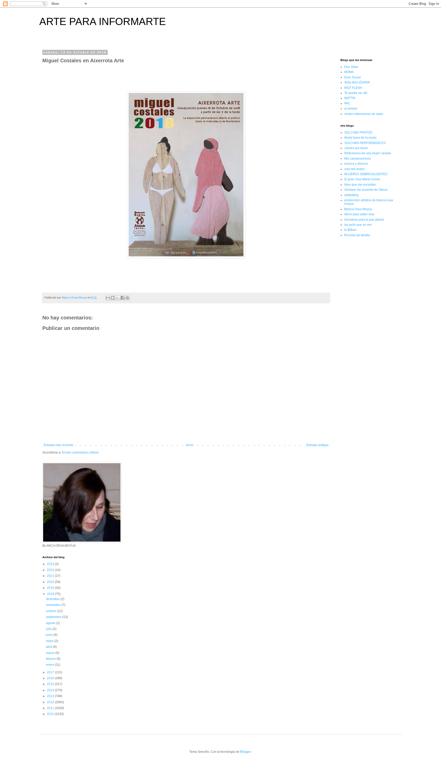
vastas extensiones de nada (363, 114)
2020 (51, 582)
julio (49, 629)
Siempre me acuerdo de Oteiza (365, 190)
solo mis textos (354, 169)
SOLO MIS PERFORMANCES (365, 143)
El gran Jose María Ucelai (362, 179)
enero (50, 664)
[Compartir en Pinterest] (127, 297)
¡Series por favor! (356, 148)
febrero (51, 659)
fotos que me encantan (360, 184)
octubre (51, 611)
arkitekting (351, 195)
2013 (51, 696)
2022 (51, 570)
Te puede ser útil (355, 93)
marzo (50, 653)
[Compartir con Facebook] (122, 297)
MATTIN (349, 98)
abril (49, 647)
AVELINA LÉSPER (357, 82)
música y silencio (356, 163)
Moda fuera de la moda (360, 137)
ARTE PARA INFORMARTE (102, 21)
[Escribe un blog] (112, 297)
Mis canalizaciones (357, 158)
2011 (51, 708)
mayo (50, 641)
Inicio (189, 445)
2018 (51, 594)
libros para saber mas (359, 214)
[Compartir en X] (117, 297)
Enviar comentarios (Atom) (80, 452)
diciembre (53, 599)
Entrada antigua (317, 445)
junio (50, 635)
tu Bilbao (350, 230)
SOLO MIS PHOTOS (358, 132)
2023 (51, 564)
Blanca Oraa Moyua (358, 209)
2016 (51, 678)
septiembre (54, 617)
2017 (51, 672)
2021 (51, 576)
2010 (51, 714)
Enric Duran (352, 77)
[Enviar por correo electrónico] (108, 297)
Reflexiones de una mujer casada (367, 153)
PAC (347, 103)
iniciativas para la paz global (364, 219)
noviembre (54, 605)
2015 (51, 684)
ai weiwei (350, 108)
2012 (51, 702)
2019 (51, 588)
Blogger (245, 752)
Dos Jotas (351, 67)
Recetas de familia (357, 235)
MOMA (349, 72)
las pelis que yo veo (358, 224)
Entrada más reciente (58, 445)
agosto (51, 623)
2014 (51, 690)
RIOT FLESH (353, 88)
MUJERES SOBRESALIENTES (365, 174)
